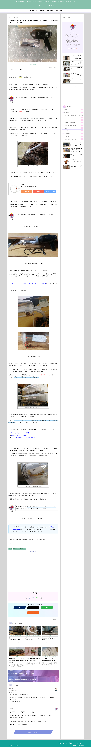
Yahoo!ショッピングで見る (50, 191)
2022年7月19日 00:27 (14, 710)
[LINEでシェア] (37, 597)
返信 (56, 704)
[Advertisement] (33, 561)
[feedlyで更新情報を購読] (47, 607)
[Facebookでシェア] (29, 597)
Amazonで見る (26, 191)
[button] (40, 597)
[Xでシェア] (25, 597)
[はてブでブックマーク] (33, 597)
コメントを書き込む (33, 732)
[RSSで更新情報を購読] (33, 612)
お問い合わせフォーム (64, 743)
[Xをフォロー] (33, 607)
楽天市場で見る (38, 191)
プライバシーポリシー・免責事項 (76, 743)
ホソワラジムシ (16, 548)
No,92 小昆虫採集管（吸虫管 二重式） (29, 186)
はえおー (12, 708)
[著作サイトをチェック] (19, 607)
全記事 (11, 548)
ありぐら (10, 688)
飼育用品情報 (23, 548)
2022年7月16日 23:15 (12, 690)
